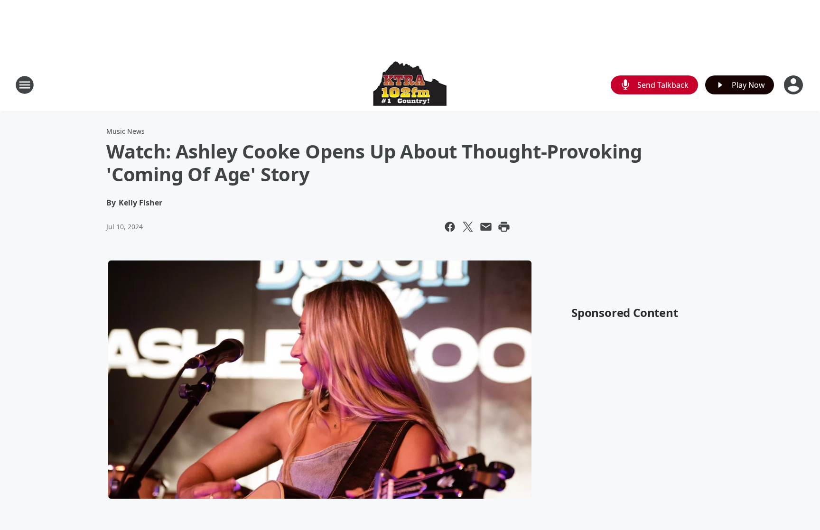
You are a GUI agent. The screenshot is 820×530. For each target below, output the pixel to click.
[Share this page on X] (468, 226)
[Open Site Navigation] (24, 84)
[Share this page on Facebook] (450, 226)
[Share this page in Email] (486, 226)
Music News (125, 131)
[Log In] (794, 84)
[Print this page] (504, 226)
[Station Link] (410, 85)
